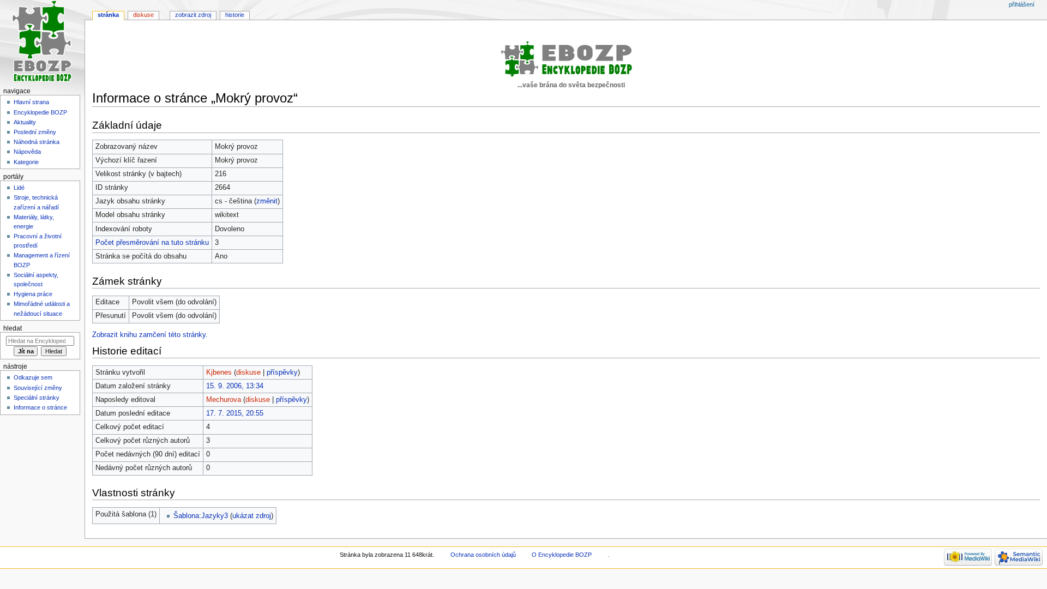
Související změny (38, 387)
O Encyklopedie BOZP (562, 554)
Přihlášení (1021, 4)
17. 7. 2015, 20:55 (234, 413)
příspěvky (282, 372)
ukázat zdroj (251, 516)
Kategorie (26, 162)
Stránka (108, 14)
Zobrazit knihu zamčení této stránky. (150, 335)
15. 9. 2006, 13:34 (234, 386)
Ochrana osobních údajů (483, 554)
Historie (234, 14)
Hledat (12, 328)
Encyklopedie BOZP (40, 112)
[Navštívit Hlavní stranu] (42, 42)
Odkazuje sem (33, 377)
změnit (267, 201)
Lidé (19, 187)
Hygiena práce (33, 294)
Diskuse (143, 14)
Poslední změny (35, 132)
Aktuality (25, 122)
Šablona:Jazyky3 (200, 516)
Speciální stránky (36, 397)
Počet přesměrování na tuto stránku (152, 243)
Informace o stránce (40, 407)
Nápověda (27, 151)
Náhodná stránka (36, 142)
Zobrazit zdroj (193, 14)
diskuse (248, 372)
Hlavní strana (31, 102)
